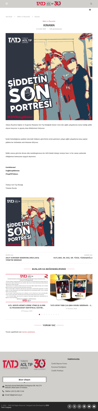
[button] (9, 294)
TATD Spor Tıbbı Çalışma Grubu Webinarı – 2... (71, 305)
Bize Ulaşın (24, 380)
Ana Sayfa (9, 17)
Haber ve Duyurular (23, 17)
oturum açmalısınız (28, 332)
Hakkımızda (73, 359)
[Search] (91, 4)
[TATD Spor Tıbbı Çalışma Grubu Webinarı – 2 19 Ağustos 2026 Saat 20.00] (71, 288)
